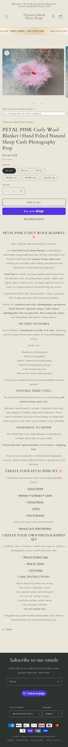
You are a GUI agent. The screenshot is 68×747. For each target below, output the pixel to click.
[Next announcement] (62, 5)
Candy (49, 495)
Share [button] (9, 629)
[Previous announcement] (5, 5)
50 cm (9, 170)
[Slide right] (40, 103)
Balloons (23, 495)
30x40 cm (30, 178)
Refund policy (22, 740)
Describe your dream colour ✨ (20, 109)
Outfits (36, 508)
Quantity (6, 185)
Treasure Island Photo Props (32, 736)
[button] (6, 16)
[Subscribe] (58, 681)
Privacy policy (37, 740)
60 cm (24, 170)
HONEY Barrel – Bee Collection (24, 31)
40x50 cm (11, 178)
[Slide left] (27, 103)
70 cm (39, 170)
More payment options (34, 219)
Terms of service (53, 740)
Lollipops (37, 495)
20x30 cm (49, 178)
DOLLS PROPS (35, 488)
